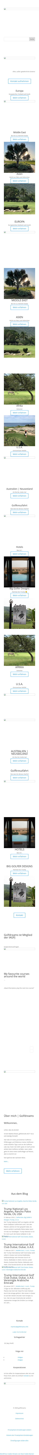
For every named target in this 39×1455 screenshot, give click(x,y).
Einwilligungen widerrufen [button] (19, 1441)
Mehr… (6, 1161)
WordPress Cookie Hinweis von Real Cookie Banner (17, 1454)
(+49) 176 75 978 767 (19, 1332)
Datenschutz (19, 1418)
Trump (12, 1220)
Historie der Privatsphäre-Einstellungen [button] (19, 1435)
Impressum (19, 1413)
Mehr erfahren (19, 97)
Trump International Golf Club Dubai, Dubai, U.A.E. (19, 1246)
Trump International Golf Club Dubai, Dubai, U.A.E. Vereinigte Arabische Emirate (19, 1279)
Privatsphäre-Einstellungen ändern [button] (19, 1430)
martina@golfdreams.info (19, 1327)
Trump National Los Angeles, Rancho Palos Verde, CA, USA (17, 1211)
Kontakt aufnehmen (19, 81)
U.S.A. (17, 1220)
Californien (19, 1217)
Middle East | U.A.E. (22, 1250)
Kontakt (19, 915)
